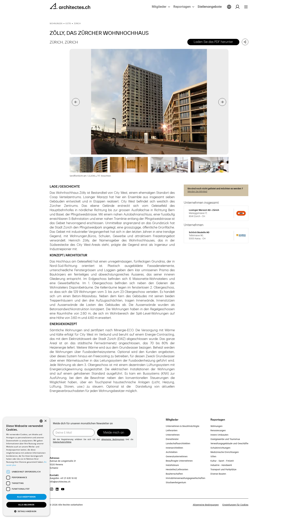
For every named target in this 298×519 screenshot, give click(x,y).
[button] (161, 6)
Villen (213, 457)
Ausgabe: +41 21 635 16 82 (63, 478)
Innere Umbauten (219, 435)
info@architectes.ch (60, 482)
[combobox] (41, 421)
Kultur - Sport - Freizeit (222, 461)
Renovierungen (218, 431)
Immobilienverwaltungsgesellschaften (185, 478)
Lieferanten (171, 431)
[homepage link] (70, 6)
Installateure (172, 465)
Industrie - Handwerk (221, 465)
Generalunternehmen (176, 457)
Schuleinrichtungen (220, 448)
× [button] (45, 421)
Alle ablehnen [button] (26, 504)
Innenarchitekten (174, 448)
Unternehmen (173, 435)
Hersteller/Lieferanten (177, 470)
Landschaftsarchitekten (178, 444)
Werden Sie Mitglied (197, 192)
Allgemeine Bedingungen (206, 505)
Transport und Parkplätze (223, 470)
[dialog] (26, 466)
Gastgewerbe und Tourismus (225, 439)
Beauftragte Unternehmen (179, 461)
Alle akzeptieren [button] (26, 496)
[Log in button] (237, 6)
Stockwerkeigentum (176, 483)
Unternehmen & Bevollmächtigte (182, 426)
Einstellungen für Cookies (235, 505)
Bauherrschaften (174, 474)
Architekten (171, 452)
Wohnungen (216, 426)
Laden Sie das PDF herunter (213, 41)
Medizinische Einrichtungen (224, 452)
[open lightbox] (149, 102)
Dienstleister (172, 439)
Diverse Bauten (218, 474)
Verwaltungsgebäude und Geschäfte (229, 444)
